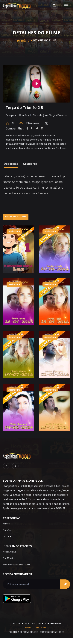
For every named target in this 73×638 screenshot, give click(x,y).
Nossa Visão (9, 551)
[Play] (36, 83)
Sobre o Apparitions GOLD (16, 564)
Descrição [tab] (11, 164)
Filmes (6, 523)
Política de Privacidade (23, 632)
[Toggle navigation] (65, 6)
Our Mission (9, 558)
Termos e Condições (52, 632)
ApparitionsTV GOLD (36, 627)
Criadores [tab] (30, 164)
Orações (7, 530)
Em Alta (7, 536)
